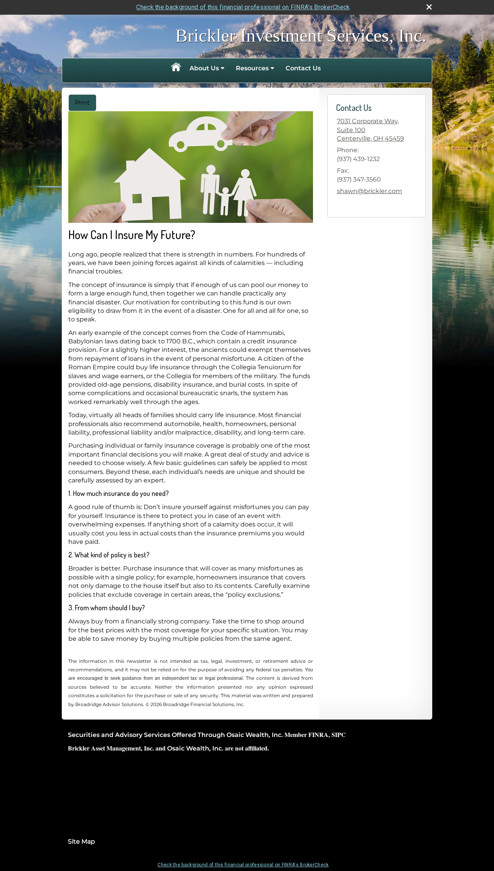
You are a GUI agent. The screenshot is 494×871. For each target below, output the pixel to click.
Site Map (81, 841)
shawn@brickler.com (369, 191)
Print (82, 102)
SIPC (339, 734)
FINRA (318, 734)
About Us (204, 68)
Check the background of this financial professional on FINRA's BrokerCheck (243, 7)
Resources (252, 68)
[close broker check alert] (429, 7)
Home (175, 68)
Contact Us (303, 68)
